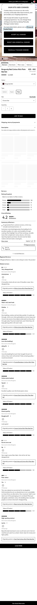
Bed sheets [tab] (12, 65)
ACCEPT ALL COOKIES (18, 34)
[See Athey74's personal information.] (8, 346)
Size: (2, 97)
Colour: (3, 80)
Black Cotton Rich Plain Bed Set (23, 504)
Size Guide (33, 97)
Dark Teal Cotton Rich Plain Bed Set (24, 539)
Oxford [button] (4, 92)
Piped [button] (11, 92)
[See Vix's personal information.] (5, 482)
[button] (2, 58)
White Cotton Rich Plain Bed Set (23, 327)
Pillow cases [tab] (21, 65)
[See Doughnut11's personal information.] (10, 416)
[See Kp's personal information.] (4, 447)
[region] (18, 30)
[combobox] (18, 84)
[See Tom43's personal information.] (7, 383)
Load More (18, 546)
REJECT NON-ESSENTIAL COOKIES (18, 42)
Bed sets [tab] (4, 65)
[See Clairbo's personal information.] (7, 307)
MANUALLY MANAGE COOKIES (18, 50)
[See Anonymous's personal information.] (10, 274)
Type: (2, 88)
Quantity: (4, 105)
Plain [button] (18, 92)
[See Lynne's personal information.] (7, 523)
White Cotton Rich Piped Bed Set (23, 288)
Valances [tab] (29, 65)
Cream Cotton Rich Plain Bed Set (23, 428)
